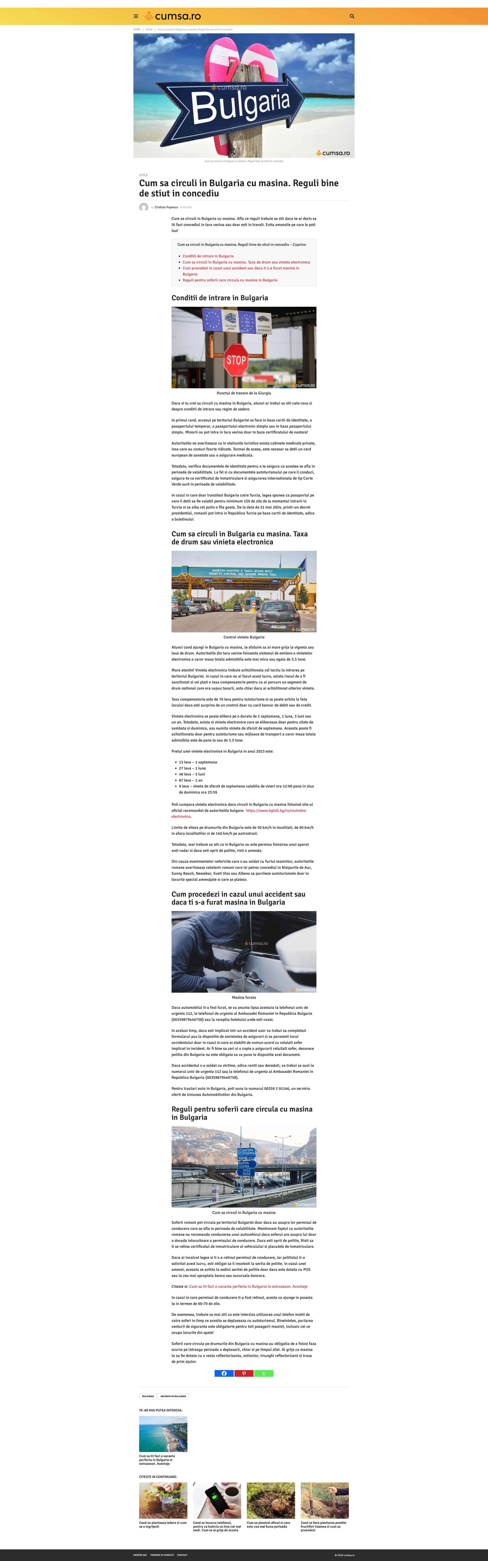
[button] (135, 16)
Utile (143, 175)
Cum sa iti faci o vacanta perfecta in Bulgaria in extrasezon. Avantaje (248, 1286)
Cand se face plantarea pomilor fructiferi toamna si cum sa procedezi (324, 1526)
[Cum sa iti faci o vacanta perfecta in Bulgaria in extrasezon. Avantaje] (163, 1434)
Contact (182, 1555)
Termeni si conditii (162, 1555)
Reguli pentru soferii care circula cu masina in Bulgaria (230, 280)
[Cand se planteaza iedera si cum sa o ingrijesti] (163, 1501)
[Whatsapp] (263, 1373)
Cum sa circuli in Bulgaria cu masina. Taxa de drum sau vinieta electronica (246, 262)
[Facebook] (224, 1373)
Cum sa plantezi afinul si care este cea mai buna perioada (268, 1525)
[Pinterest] (244, 1373)
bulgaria (148, 1396)
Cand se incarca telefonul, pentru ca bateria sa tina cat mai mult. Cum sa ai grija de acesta (217, 1526)
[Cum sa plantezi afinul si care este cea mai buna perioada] (271, 1501)
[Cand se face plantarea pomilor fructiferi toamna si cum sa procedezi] (325, 1501)
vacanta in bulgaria (173, 1396)
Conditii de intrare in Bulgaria (208, 256)
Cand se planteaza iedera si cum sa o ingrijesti (162, 1525)
